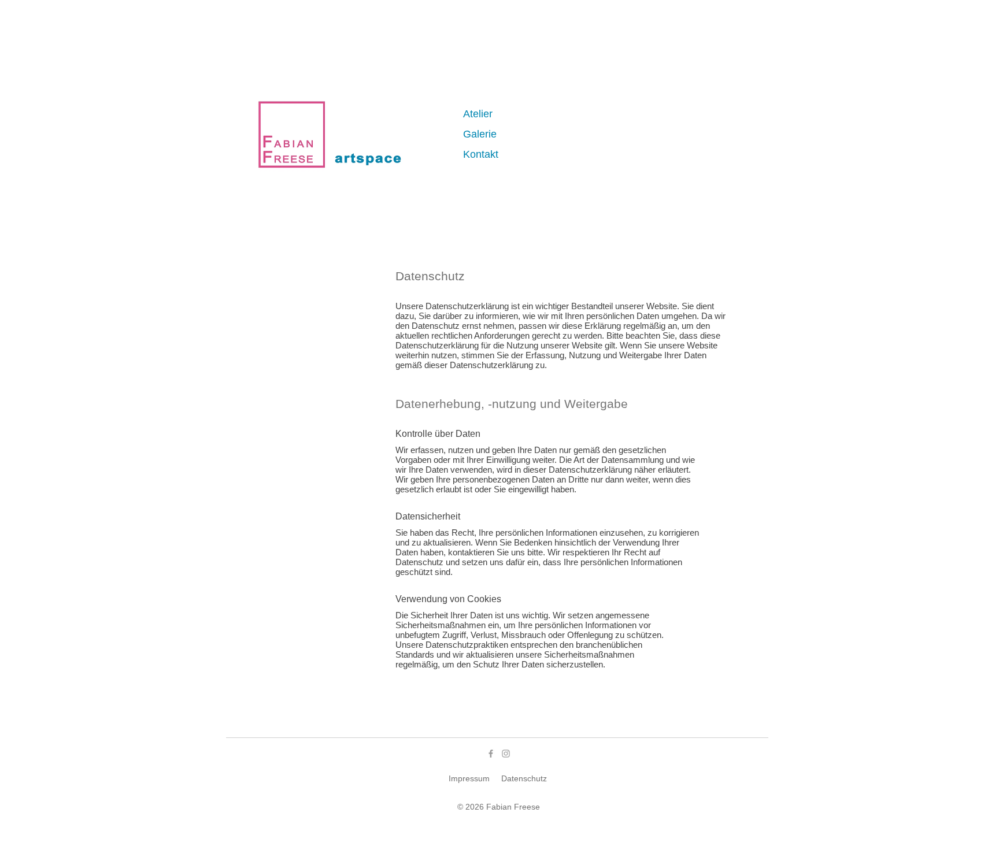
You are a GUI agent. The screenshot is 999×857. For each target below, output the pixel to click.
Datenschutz (524, 778)
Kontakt (480, 154)
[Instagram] (506, 753)
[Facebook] (491, 753)
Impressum (469, 778)
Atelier (478, 114)
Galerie (480, 134)
